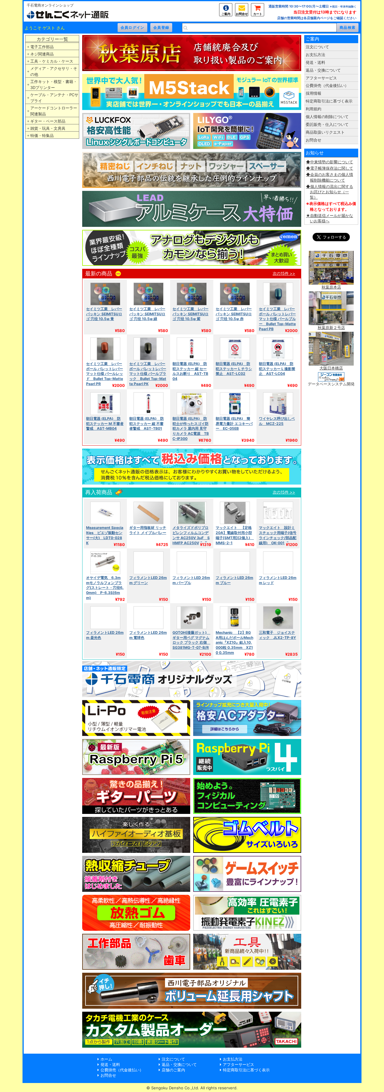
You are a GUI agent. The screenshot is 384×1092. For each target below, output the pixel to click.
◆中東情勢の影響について (329, 161)
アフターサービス (321, 78)
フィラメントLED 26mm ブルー (234, 580)
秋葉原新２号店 (331, 327)
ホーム (106, 1059)
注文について (317, 46)
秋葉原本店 (331, 287)
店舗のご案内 (173, 1069)
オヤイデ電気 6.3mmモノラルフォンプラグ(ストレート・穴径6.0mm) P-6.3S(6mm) (105, 587)
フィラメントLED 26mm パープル (191, 580)
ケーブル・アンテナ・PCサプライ (54, 97)
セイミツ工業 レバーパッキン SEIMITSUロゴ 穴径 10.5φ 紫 (190, 314)
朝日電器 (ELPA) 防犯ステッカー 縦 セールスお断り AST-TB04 (190, 371)
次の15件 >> (284, 273)
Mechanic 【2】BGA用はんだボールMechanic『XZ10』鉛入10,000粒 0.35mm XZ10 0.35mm (234, 642)
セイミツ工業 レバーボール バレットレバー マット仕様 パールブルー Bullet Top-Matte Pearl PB (277, 319)
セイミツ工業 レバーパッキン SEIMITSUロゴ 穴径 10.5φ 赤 (234, 314)
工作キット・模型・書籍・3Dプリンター (53, 84)
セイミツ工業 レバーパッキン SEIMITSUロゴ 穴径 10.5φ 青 (104, 314)
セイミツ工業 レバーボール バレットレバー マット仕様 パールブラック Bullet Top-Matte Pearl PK (147, 373)
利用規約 (313, 108)
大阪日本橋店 (331, 368)
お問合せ (242, 14)
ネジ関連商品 (42, 54)
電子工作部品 (42, 46)
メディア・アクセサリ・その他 (53, 71)
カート (257, 14)
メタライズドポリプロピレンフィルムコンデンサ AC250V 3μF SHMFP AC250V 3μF (191, 535)
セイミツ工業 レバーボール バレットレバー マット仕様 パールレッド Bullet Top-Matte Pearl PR (104, 373)
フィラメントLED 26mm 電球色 (148, 635)
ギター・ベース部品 (47, 121)
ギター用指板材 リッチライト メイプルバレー (147, 530)
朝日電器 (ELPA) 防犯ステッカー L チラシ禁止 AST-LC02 (234, 368)
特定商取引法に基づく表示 (329, 101)
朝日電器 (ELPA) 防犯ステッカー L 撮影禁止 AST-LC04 (277, 368)
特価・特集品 (42, 135)
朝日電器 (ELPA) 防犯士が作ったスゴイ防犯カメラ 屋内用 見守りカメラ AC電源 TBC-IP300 (190, 428)
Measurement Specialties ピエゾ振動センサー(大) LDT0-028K (104, 535)
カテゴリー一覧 (52, 39)
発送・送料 (315, 62)
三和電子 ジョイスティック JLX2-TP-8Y (277, 635)
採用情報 (313, 93)
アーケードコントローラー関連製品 (53, 110)
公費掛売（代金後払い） (327, 85)
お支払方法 (315, 54)
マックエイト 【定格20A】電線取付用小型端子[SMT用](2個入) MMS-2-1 (235, 535)
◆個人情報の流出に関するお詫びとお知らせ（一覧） (329, 192)
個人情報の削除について (327, 116)
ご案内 (225, 14)
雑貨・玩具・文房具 (47, 128)
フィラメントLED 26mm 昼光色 (105, 635)
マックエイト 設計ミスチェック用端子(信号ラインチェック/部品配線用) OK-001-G (277, 535)
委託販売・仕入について (327, 124)
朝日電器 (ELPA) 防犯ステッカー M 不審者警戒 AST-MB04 (105, 423)
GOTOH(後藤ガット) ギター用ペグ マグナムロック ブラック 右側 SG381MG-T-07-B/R (191, 640)
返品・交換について (323, 70)
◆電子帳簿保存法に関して (329, 168)
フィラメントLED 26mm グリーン (148, 580)
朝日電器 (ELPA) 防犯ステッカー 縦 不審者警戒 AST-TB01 (146, 423)
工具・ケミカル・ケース (51, 61)
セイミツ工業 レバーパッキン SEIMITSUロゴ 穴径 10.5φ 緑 (147, 314)
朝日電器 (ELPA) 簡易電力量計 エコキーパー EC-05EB (234, 423)
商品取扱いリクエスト (325, 132)
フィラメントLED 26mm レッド (277, 580)
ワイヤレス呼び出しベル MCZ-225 (277, 421)
